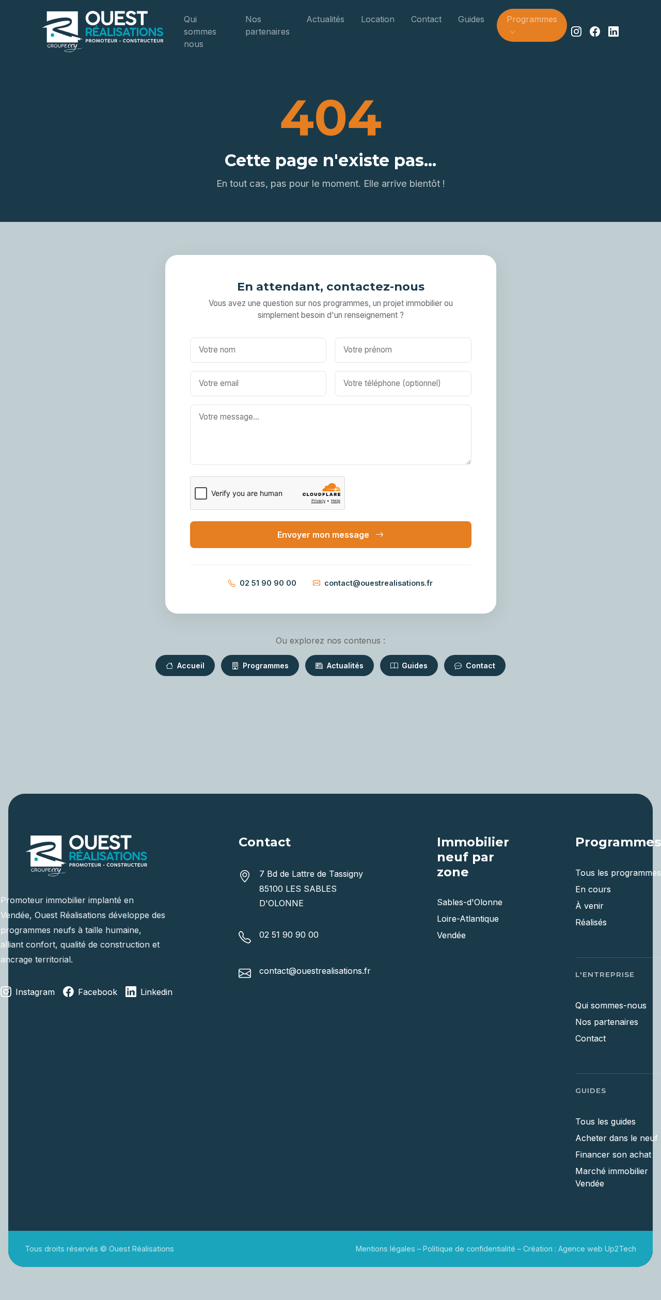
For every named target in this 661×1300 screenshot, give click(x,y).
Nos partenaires (267, 25)
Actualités (325, 19)
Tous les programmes (618, 873)
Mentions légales (385, 1248)
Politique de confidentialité (469, 1248)
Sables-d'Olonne (469, 902)
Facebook (97, 992)
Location (378, 19)
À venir (589, 906)
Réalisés (591, 922)
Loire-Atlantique (468, 918)
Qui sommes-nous (611, 1005)
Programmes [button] (532, 19)
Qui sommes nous (200, 31)
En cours (593, 889)
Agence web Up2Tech (597, 1248)
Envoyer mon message (324, 534)
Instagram (35, 992)
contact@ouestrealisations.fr (378, 583)
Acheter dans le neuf (616, 1138)
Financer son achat (613, 1154)
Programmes (265, 665)
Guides (471, 19)
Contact (426, 19)
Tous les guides (605, 1121)
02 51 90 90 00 (268, 583)
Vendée (451, 935)
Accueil (189, 665)
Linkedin (156, 992)
